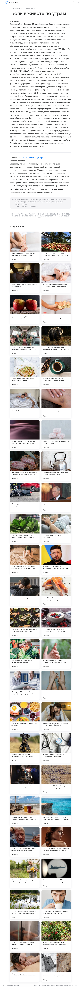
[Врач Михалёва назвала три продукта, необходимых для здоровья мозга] (56, 591)
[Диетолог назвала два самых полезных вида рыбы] (25, 372)
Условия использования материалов (52, 985)
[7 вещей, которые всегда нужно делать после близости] (56, 716)
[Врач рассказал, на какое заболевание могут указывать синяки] (56, 685)
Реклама (16, 985)
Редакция (37, 985)
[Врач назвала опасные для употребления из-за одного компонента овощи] (25, 528)
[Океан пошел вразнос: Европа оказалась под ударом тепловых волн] (56, 810)
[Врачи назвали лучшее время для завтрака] (25, 716)
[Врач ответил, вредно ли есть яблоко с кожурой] (25, 309)
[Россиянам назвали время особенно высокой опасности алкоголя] (25, 810)
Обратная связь (68, 985)
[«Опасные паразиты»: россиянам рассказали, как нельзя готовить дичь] (25, 466)
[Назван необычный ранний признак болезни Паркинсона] (56, 654)
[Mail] (7, 2)
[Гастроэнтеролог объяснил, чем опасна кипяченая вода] (56, 466)
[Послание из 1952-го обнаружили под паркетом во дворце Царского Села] (56, 779)
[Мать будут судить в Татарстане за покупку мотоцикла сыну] (25, 497)
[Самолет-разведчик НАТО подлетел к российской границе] (56, 873)
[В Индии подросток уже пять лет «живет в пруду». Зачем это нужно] (25, 904)
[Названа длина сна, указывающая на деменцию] (25, 278)
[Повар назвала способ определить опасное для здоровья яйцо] (56, 309)
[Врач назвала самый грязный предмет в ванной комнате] (25, 936)
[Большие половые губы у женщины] (56, 528)
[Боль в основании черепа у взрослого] (25, 591)
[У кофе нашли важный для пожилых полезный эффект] (56, 372)
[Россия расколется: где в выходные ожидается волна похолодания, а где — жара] (25, 748)
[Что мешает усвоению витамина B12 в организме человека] (25, 622)
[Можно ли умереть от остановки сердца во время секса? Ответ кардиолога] (56, 278)
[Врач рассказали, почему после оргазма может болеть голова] (25, 560)
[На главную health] (13, 2)
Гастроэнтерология (29, 8)
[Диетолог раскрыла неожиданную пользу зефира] (56, 434)
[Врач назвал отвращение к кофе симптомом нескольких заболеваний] (56, 904)
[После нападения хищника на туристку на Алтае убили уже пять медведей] (56, 340)
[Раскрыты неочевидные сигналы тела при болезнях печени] (25, 246)
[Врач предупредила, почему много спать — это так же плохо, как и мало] (25, 403)
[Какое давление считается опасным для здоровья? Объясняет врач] (56, 748)
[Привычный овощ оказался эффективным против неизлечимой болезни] (25, 654)
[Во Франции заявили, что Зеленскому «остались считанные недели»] (56, 560)
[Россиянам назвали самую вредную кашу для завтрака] (56, 622)
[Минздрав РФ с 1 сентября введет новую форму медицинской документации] (25, 685)
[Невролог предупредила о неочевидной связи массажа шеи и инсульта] (25, 967)
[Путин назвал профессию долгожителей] (56, 497)
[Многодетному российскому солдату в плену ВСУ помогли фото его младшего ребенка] (25, 340)
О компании (9, 985)
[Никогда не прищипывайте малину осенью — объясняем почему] (56, 936)
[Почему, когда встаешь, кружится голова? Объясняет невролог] (25, 434)
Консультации (15, 8)
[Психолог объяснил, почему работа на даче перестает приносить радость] (25, 873)
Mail (3, 985)
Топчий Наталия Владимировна (32, 158)
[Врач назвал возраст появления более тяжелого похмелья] (25, 842)
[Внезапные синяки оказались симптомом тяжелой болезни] (56, 403)
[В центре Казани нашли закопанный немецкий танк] (56, 967)
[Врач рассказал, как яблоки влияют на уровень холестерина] (56, 246)
